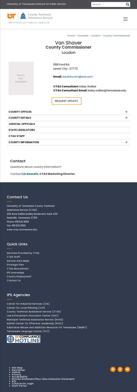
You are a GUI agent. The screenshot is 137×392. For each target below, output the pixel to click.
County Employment (19, 276)
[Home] (30, 18)
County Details (20, 118)
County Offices (20, 112)
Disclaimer (18, 370)
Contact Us (14, 280)
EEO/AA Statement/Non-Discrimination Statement (43, 379)
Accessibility (20, 376)
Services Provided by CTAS (23, 253)
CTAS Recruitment (18, 268)
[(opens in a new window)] (113, 369)
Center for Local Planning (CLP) (26, 307)
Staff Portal (19, 386)
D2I (14, 381)
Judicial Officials (22, 124)
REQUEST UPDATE (66, 101)
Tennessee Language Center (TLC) (28, 331)
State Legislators (22, 130)
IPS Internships (15, 272)
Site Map (17, 367)
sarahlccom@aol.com (77, 77)
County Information (24, 142)
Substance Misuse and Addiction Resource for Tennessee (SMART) (47, 327)
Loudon (95, 35)
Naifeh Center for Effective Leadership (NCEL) (35, 323)
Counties (83, 35)
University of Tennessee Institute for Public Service (36, 4)
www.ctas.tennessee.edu (22, 229)
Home (71, 35)
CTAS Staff (17, 136)
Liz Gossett (30, 174)
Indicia (16, 372)
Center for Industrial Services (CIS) (28, 303)
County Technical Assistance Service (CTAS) (34, 311)
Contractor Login (23, 383)
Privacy (16, 374)
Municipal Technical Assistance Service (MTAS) (35, 319)
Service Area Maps (18, 260)
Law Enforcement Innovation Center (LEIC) (33, 315)
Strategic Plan (15, 264)
